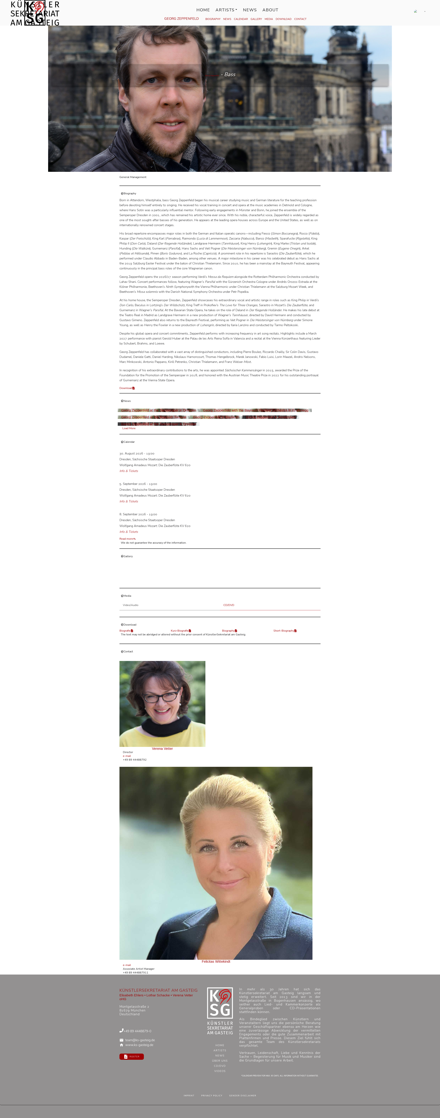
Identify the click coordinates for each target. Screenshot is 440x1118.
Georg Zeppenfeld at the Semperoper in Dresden (158, 410)
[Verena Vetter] (162, 704)
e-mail (127, 756)
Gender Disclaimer (242, 1095)
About (270, 10)
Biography (213, 19)
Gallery (256, 19)
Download (284, 19)
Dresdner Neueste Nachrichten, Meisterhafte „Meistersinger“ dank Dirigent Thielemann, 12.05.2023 (204, 577)
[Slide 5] (226, 583)
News (250, 10)
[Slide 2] (214, 583)
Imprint (189, 1095)
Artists (225, 10)
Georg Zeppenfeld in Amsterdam (271, 417)
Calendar (241, 19)
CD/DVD (220, 1066)
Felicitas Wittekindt (216, 961)
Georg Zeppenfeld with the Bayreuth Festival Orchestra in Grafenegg (255, 410)
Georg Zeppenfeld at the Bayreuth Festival (153, 417)
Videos (220, 1071)
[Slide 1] (210, 583)
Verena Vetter (162, 748)
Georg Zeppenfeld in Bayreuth (216, 417)
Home (203, 10)
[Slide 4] (222, 583)
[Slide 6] (230, 583)
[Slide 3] (218, 583)
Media (269, 19)
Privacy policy (211, 1095)
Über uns (220, 1061)
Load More (129, 428)
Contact (300, 19)
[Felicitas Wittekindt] (216, 863)
